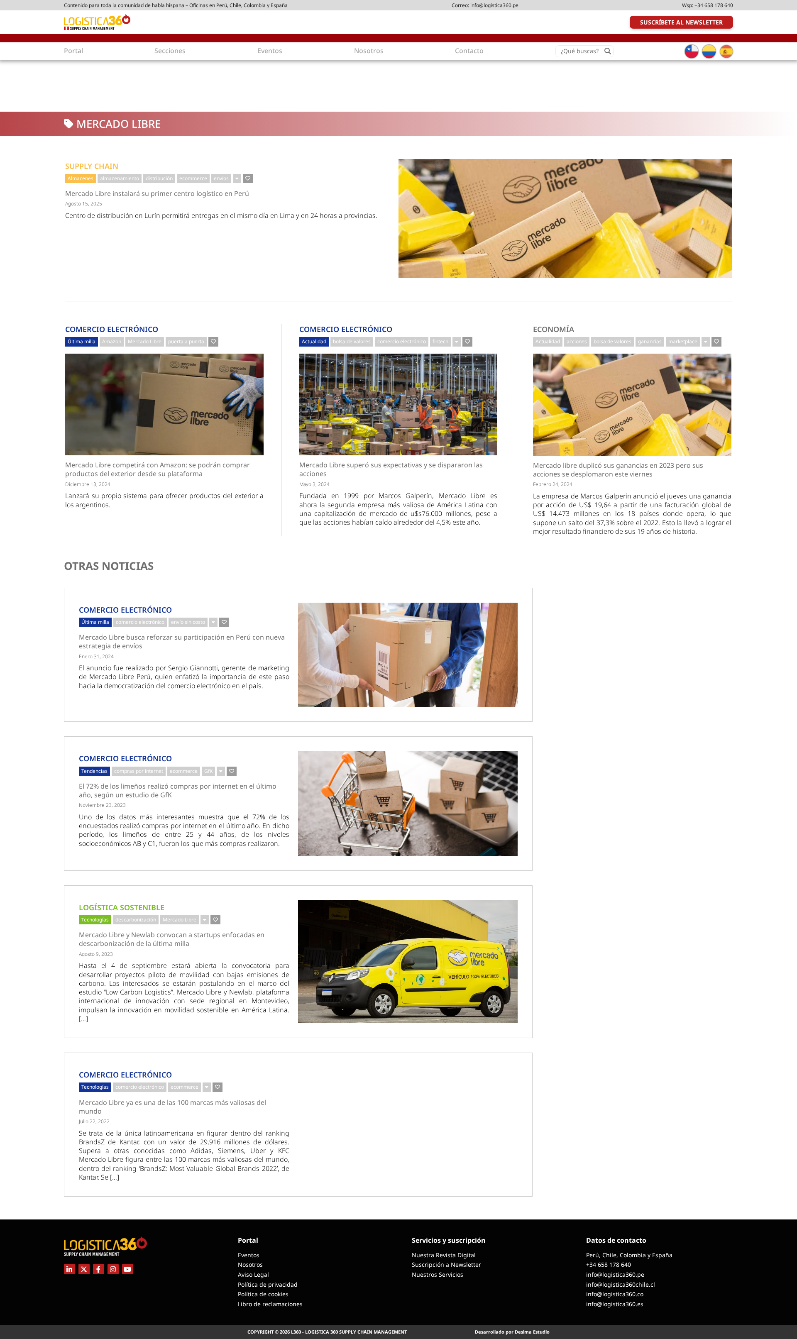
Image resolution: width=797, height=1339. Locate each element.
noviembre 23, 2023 (102, 805)
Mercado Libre (144, 341)
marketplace (682, 341)
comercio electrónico (401, 341)
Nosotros (250, 1264)
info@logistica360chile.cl (620, 1284)
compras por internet (138, 771)
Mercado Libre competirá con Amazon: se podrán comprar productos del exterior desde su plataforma (157, 469)
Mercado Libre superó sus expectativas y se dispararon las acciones (391, 469)
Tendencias (94, 771)
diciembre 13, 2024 (87, 484)
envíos (221, 178)
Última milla (81, 341)
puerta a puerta (186, 341)
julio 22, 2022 (94, 1121)
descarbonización (135, 919)
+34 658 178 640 (713, 5)
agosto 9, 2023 (96, 954)
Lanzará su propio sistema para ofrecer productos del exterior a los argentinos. (164, 500)
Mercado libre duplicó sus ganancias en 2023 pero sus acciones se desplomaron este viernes (618, 470)
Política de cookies (263, 1294)
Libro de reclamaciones (270, 1304)
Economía (553, 329)
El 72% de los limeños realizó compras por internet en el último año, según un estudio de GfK (177, 790)
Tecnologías (95, 919)
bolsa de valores (352, 341)
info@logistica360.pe (494, 5)
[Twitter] (84, 1269)
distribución (159, 178)
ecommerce (193, 178)
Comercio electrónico (111, 329)
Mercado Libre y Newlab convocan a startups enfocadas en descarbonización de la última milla (171, 939)
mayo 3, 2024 (314, 484)
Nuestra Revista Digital (444, 1255)
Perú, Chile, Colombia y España (629, 1255)
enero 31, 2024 (96, 656)
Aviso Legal (253, 1274)
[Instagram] (113, 1269)
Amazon (111, 341)
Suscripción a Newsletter (446, 1264)
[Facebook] (98, 1269)
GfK (208, 771)
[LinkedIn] (69, 1269)
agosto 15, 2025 (83, 203)
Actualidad (314, 341)
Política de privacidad (268, 1284)
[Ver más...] (237, 178)
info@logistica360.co (614, 1294)
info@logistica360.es (614, 1304)
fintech (440, 341)
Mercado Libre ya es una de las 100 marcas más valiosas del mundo (172, 1107)
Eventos (248, 1255)
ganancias (650, 341)
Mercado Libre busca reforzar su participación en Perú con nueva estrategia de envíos (182, 641)
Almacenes (80, 178)
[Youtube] (127, 1269)
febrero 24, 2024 (552, 484)
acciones (577, 341)
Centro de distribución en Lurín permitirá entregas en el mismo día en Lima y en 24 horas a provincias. (221, 215)
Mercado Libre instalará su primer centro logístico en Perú (157, 193)
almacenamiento (119, 178)
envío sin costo (188, 622)
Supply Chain (91, 166)
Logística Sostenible (121, 907)
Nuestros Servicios (437, 1274)
